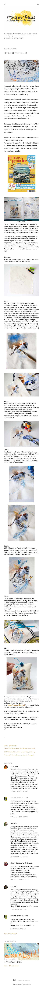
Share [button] (5, 745)
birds (33, 749)
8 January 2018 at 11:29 (18, 928)
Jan (12, 823)
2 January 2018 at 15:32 (18, 909)
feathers (13, 752)
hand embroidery (22, 752)
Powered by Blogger (23, 980)
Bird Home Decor (25, 749)
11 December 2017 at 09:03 (19, 791)
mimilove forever (17, 798)
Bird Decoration (13, 749)
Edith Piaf (7, 752)
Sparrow (19, 755)
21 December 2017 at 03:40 (20, 880)
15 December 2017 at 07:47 (19, 856)
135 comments (14, 966)
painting (32, 752)
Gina (12, 766)
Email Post (12, 745)
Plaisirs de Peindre (9, 755)
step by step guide (29, 755)
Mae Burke (27, 984)
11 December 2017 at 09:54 (19, 817)
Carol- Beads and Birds (20, 863)
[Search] (38, 3)
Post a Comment (10, 934)
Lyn (12, 886)
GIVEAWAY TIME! (13, 961)
